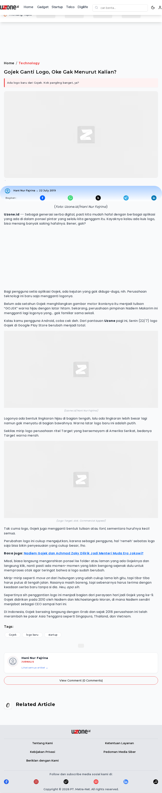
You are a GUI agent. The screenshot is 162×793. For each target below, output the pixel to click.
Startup (57, 7)
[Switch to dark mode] (153, 7)
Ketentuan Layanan (119, 743)
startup (52, 634)
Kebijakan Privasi (42, 752)
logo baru (32, 634)
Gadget (42, 7)
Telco (70, 7)
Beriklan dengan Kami (42, 760)
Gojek (12, 634)
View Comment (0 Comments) (81, 680)
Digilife (83, 7)
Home (28, 7)
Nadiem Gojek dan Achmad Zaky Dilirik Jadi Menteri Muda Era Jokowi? (84, 553)
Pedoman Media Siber (120, 752)
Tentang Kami (42, 743)
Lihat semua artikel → (35, 667)
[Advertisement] (81, 37)
